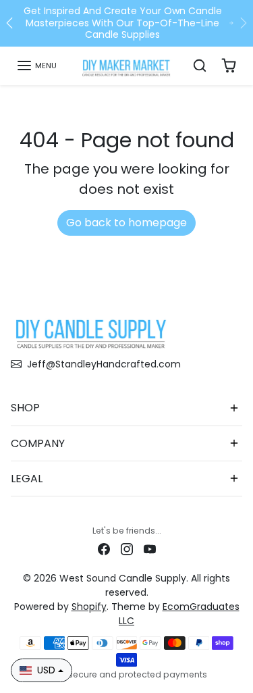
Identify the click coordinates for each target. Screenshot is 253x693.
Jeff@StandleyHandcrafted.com (104, 364)
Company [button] (38, 443)
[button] (36, 65)
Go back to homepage (126, 222)
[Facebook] (103, 548)
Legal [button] (27, 478)
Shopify (89, 606)
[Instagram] (126, 548)
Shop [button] (25, 407)
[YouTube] (149, 548)
